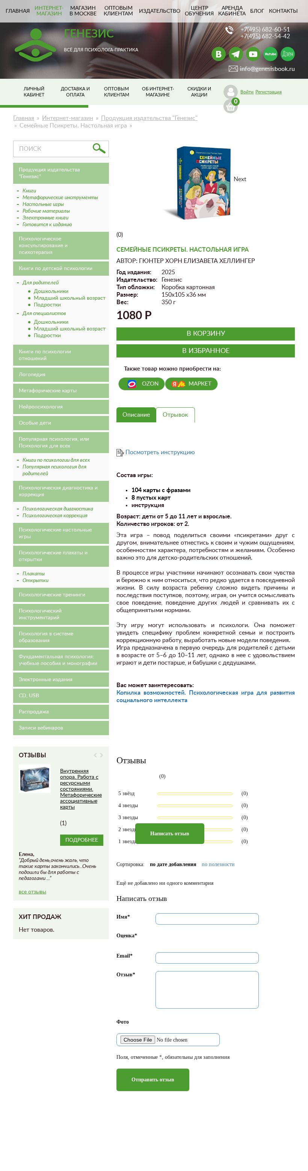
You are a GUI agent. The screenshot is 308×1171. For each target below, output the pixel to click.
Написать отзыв (169, 833)
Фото (122, 1022)
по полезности (218, 864)
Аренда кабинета (232, 11)
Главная (23, 118)
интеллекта (169, 700)
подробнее (81, 840)
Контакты (283, 11)
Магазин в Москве (83, 11)
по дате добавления (173, 864)
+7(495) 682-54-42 (265, 36)
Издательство (159, 11)
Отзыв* (125, 974)
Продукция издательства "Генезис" (149, 118)
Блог (257, 11)
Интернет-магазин (49, 11)
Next (101, 755)
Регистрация (268, 92)
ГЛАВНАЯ (18, 11)
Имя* (123, 917)
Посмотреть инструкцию (160, 452)
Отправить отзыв (152, 1079)
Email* (124, 956)
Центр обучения (199, 11)
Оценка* (126, 935)
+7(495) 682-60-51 (265, 30)
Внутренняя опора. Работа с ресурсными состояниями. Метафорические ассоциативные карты (81, 789)
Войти (247, 92)
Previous (95, 755)
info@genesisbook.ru (267, 69)
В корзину (206, 333)
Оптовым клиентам (118, 11)
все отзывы (32, 892)
